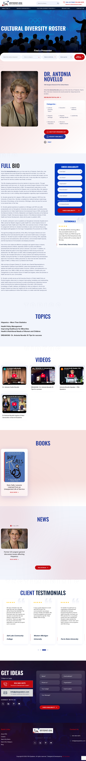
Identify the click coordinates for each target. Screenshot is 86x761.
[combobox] (31, 57)
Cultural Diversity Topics (50, 109)
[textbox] (31, 57)
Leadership (74, 115)
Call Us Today (75, 2)
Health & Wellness (73, 108)
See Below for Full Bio (51, 97)
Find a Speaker (78, 57)
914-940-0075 (20, 683)
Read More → (14, 492)
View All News (42, 567)
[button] (38, 649)
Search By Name (5, 739)
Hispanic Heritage (50, 116)
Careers (3, 736)
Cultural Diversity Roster (45, 8)
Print (49, 142)
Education (62, 108)
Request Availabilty (56, 136)
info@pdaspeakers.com (19, 692)
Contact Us (80, 8)
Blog (2, 744)
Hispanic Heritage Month (64, 116)
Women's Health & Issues (64, 122)
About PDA (5, 8)
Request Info (66, 8)
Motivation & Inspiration (51, 122)
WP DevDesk (66, 756)
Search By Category (6, 742)
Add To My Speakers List (57, 132)
